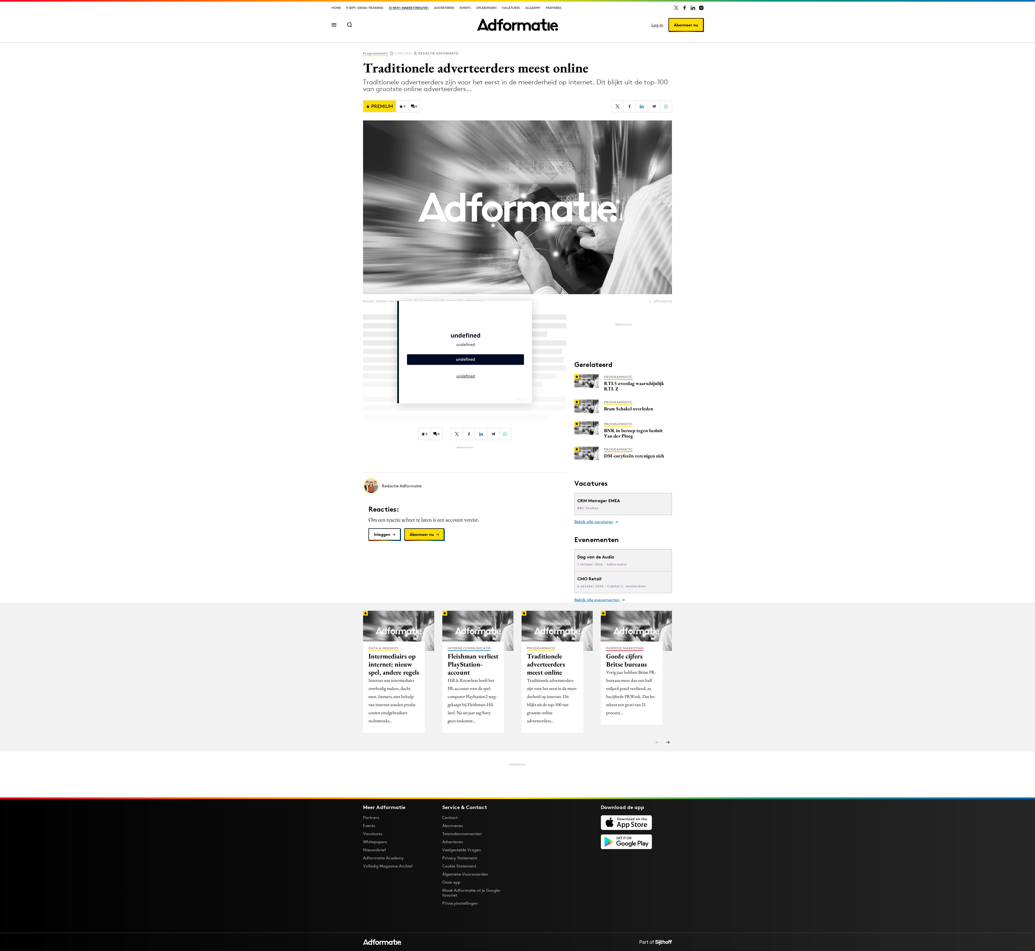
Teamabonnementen (462, 833)
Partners (553, 8)
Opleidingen (486, 8)
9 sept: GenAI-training (364, 8)
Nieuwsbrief (374, 849)
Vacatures (511, 8)
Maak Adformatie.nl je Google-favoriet (471, 893)
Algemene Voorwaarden (465, 874)
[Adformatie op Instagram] (701, 8)
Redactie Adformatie (438, 53)
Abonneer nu (686, 24)
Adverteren (444, 8)
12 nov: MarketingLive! (409, 8)
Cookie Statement (459, 866)
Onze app (451, 882)
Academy (532, 8)
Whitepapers (375, 841)
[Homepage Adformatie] (517, 25)
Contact (450, 817)
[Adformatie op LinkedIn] (693, 8)
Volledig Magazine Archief (388, 866)
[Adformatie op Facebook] (684, 8)
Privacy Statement (459, 857)
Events (465, 8)
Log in (657, 24)
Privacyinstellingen (460, 903)
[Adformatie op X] (676, 8)
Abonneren (452, 825)
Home (336, 8)
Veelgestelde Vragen (461, 849)
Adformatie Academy (383, 857)
